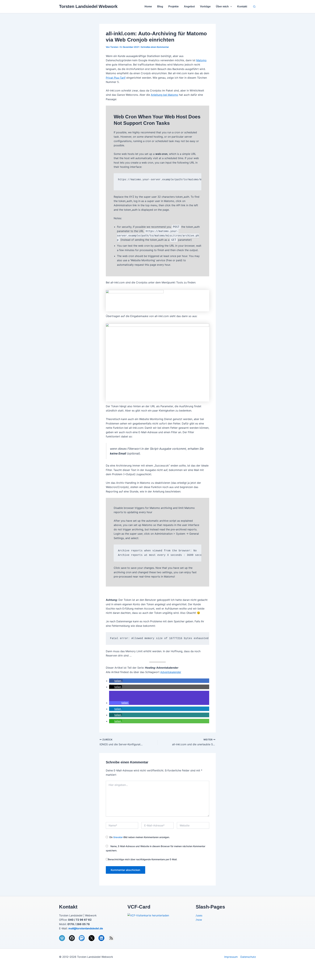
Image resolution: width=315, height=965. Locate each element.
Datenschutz (248, 956)
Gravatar (118, 837)
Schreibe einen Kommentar (155, 47)
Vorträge (205, 6)
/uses (199, 915)
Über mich (222, 6)
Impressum (231, 956)
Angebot (189, 6)
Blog (160, 6)
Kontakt (242, 6)
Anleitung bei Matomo (164, 94)
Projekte (173, 6)
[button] (230, 6)
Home (148, 6)
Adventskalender (170, 672)
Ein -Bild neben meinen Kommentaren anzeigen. (139, 837)
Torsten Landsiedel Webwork (88, 6)
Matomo (201, 60)
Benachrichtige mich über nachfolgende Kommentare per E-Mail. (142, 859)
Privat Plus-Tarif (116, 77)
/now (199, 919)
